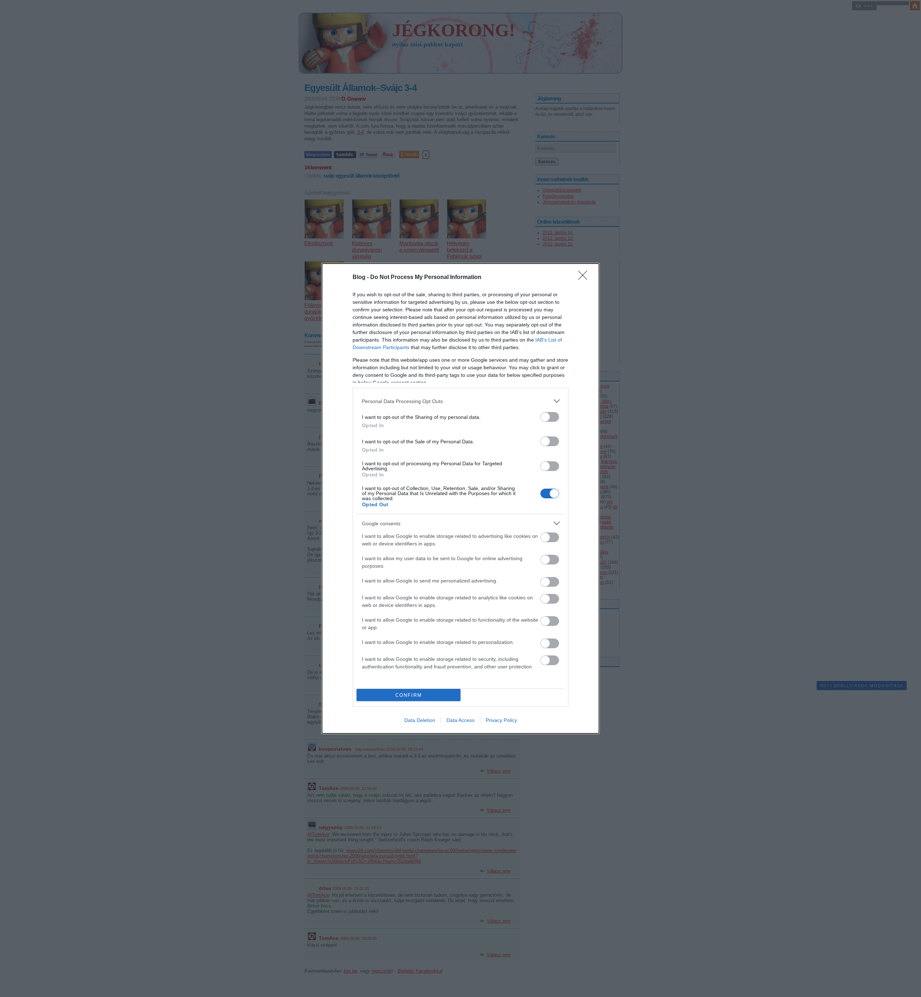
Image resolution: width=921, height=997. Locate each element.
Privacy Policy (501, 720)
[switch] (549, 417)
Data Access (460, 720)
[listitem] (460, 401)
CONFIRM (408, 695)
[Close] (585, 277)
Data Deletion (419, 720)
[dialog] (460, 498)
